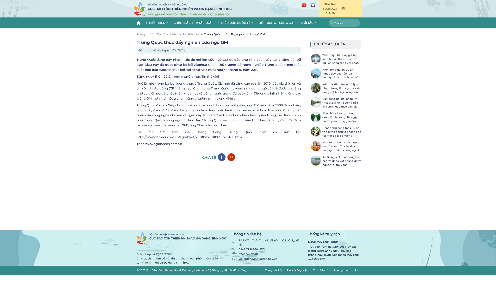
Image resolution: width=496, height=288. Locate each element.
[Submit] (331, 23)
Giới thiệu (157, 23)
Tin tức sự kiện (167, 34)
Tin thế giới (191, 34)
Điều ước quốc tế (235, 23)
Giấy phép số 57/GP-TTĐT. (154, 254)
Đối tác (307, 23)
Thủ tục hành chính (346, 270)
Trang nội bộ (273, 270)
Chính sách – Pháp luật (193, 23)
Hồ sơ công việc (297, 270)
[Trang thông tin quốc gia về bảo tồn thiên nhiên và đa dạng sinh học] (201, 9)
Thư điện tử (320, 270)
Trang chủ (140, 22)
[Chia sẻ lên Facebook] (222, 157)
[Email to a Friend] (231, 157)
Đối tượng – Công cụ (276, 23)
